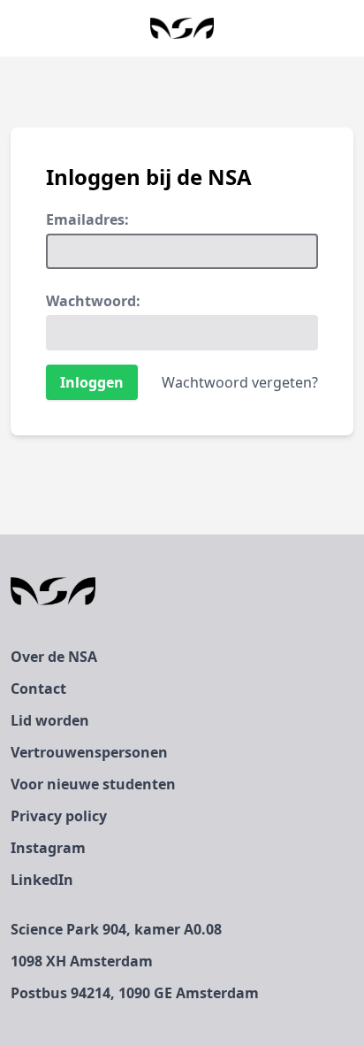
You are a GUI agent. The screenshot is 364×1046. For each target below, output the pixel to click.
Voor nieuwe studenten (93, 784)
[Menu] (349, 28)
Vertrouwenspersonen (89, 752)
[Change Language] (14, 28)
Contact (38, 688)
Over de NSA (54, 656)
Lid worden (50, 720)
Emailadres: (87, 219)
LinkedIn (42, 879)
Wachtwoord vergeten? (240, 382)
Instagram (48, 848)
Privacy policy (59, 816)
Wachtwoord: (93, 301)
